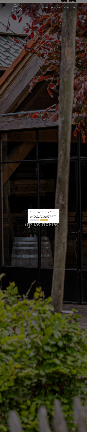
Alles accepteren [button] (44, 219)
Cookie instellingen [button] (34, 219)
